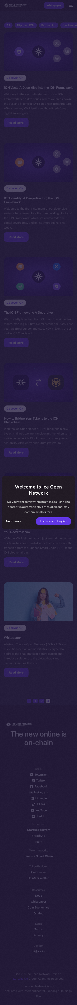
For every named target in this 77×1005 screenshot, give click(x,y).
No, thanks (13, 521)
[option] (2, 992)
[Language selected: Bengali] (34, 997)
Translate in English (53, 521)
